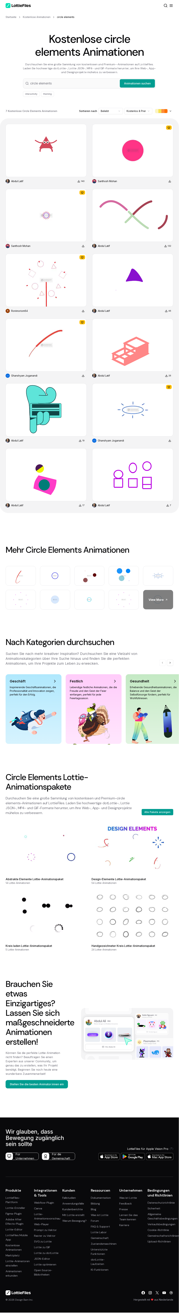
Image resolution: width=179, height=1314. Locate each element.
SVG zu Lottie (43, 1241)
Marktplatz (13, 1255)
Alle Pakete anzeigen (157, 812)
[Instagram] (150, 1293)
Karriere (124, 1225)
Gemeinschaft (100, 1238)
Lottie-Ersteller (15, 1208)
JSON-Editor (42, 1259)
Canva (38, 1208)
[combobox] (110, 111)
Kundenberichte (72, 1209)
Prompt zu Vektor (45, 1230)
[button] (89, 83)
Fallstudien (69, 1198)
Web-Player (41, 1224)
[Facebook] (143, 1293)
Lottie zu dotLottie (46, 1253)
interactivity (31, 94)
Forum (95, 1221)
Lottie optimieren (45, 1264)
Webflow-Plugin (44, 1202)
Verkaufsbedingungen (161, 1224)
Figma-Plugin (14, 1213)
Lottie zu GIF (42, 1247)
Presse (123, 1209)
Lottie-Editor (14, 1229)
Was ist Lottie (99, 1215)
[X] (157, 1293)
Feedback (125, 1203)
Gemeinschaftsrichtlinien (163, 1236)
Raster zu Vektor (45, 1236)
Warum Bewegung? (74, 1221)
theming (47, 94)
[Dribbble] (171, 1293)
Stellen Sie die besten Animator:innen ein (37, 1084)
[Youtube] (164, 1293)
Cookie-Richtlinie (158, 1230)
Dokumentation (101, 1198)
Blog (93, 1209)
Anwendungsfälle (73, 1203)
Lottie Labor (99, 1232)
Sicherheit (154, 1208)
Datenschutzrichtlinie (161, 1202)
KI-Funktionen (99, 1270)
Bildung (95, 1203)
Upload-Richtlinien (159, 1241)
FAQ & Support (100, 1226)
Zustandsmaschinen (103, 1244)
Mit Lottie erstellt (73, 1215)
